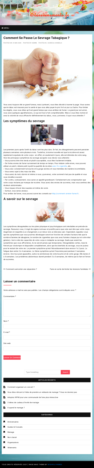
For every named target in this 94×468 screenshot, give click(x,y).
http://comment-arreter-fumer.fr (65, 193)
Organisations (13, 442)
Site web (7, 343)
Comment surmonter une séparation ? (21, 269)
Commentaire (9, 296)
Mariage (10, 432)
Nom (6, 321)
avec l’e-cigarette (59, 166)
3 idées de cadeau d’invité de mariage (23, 402)
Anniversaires (13, 422)
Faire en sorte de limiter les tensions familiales (69, 269)
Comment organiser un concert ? (21, 387)
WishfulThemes (55, 464)
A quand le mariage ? (16, 408)
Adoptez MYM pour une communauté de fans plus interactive (32, 397)
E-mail (6, 332)
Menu (6, 28)
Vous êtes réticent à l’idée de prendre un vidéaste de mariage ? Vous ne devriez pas (42, 392)
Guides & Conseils (55, 43)
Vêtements (11, 447)
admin (34, 43)
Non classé (12, 437)
